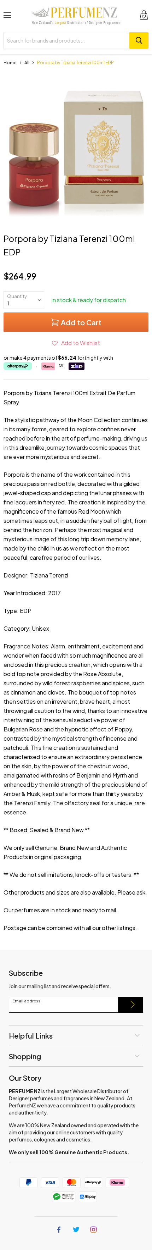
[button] (76, 343)
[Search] (138, 40)
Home (10, 62)
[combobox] (66, 40)
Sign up (130, 1005)
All (26, 62)
